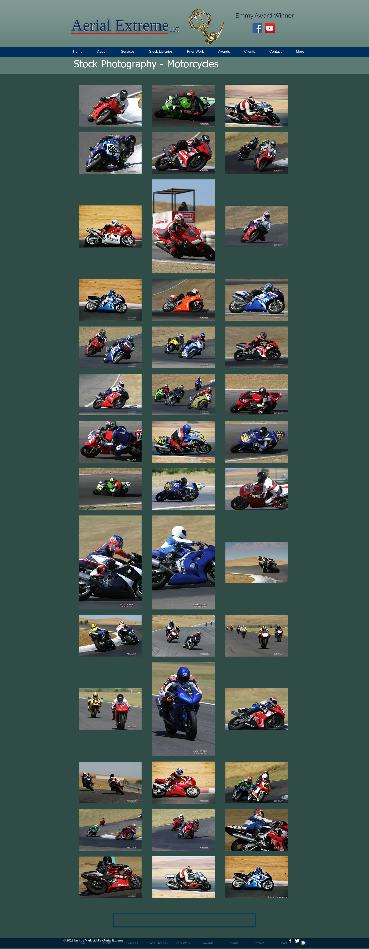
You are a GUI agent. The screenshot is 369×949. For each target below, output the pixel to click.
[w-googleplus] (304, 944)
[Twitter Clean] (297, 940)
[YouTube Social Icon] (270, 28)
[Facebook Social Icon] (257, 28)
